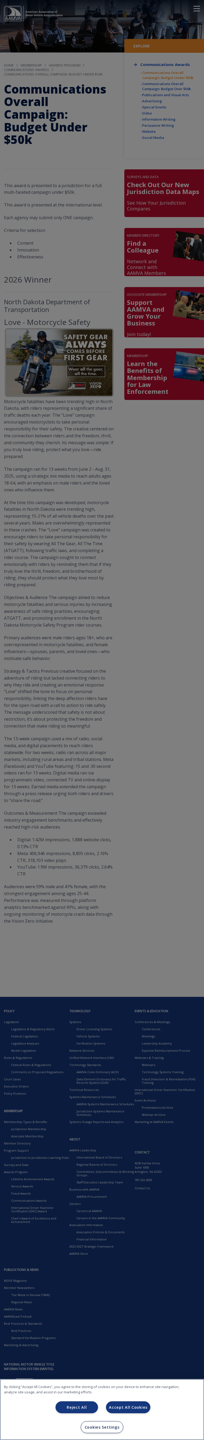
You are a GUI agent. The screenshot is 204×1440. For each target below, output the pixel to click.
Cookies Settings (102, 1427)
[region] (102, 1409)
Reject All (77, 1407)
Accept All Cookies (128, 1407)
